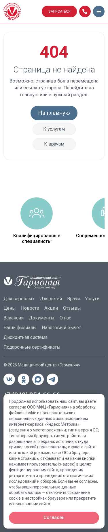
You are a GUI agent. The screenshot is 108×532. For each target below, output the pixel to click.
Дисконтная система (25, 337)
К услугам (54, 129)
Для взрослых (19, 298)
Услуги (92, 298)
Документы (41, 318)
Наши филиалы (20, 327)
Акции (51, 308)
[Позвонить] (85, 11)
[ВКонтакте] (9, 379)
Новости (30, 308)
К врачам (54, 144)
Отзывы (72, 308)
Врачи (73, 298)
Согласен (54, 517)
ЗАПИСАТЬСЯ (59, 11)
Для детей (51, 298)
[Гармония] (20, 11)
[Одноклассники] (23, 379)
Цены (9, 308)
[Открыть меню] (99, 11)
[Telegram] (52, 379)
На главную (54, 112)
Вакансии (13, 318)
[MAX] (38, 379)
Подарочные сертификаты (31, 347)
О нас (65, 318)
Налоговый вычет (61, 327)
